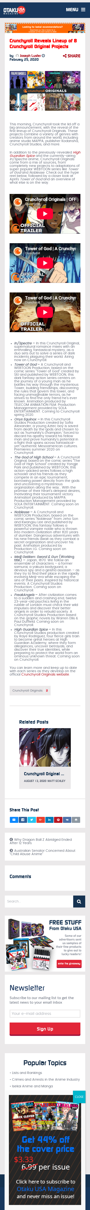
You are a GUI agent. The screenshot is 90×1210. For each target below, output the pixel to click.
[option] (45, 761)
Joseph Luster (30, 56)
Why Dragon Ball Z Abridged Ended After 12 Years (41, 841)
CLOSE (79, 1096)
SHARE (73, 56)
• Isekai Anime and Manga (31, 1086)
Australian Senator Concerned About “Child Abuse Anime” (42, 852)
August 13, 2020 (35, 781)
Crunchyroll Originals (30, 690)
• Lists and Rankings (26, 1073)
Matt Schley (56, 781)
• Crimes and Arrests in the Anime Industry (45, 1079)
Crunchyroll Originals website (45, 674)
